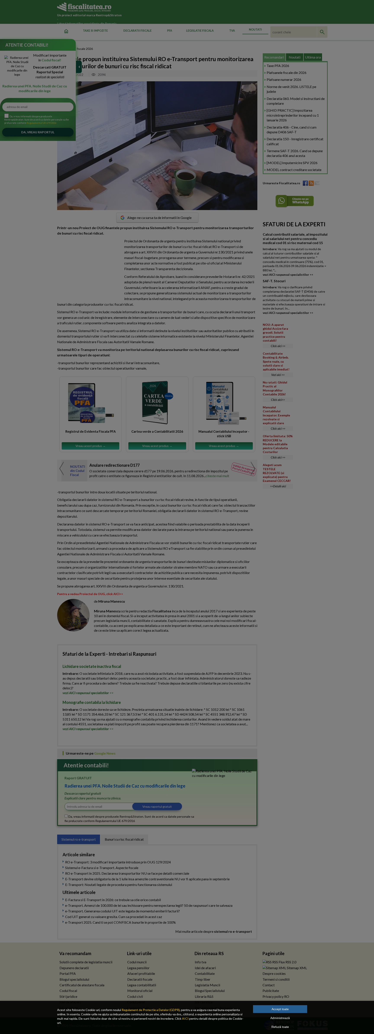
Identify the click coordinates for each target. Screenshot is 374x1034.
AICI (185, 1018)
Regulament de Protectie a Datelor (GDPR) (151, 1010)
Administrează (280, 1018)
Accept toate (280, 1009)
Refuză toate (280, 1027)
